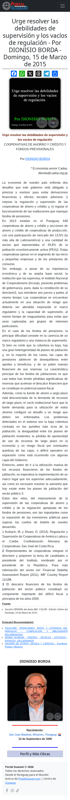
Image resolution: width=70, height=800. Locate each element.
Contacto (10, 782)
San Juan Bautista (20, 734)
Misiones (38, 734)
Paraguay (51, 734)
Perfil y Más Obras (35, 753)
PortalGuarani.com (29, 778)
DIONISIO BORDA (37, 158)
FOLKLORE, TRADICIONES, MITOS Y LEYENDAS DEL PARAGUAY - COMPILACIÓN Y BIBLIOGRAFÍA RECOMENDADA (36, 631)
